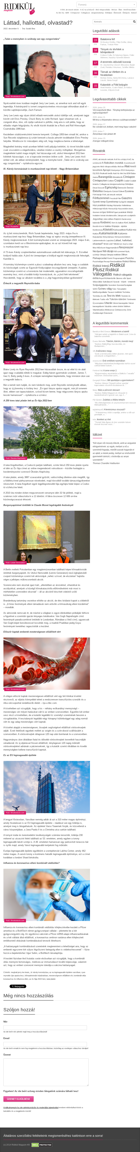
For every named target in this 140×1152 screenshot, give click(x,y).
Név (5, 1021)
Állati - (120, 10)
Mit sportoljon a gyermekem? (120, 380)
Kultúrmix (122, 233)
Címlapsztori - (76, 13)
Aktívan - (114, 10)
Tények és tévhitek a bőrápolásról (112, 51)
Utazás (108, 302)
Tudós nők (104, 299)
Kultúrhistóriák (108, 233)
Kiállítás (108, 226)
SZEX (95, 289)
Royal (101, 278)
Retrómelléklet (116, 261)
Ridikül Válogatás (106, 272)
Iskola (102, 215)
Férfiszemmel (101, 198)
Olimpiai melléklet (114, 255)
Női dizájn (108, 251)
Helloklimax (126, 205)
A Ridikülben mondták (113, 163)
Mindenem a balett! (120, 331)
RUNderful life (110, 278)
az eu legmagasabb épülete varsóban (64, 972)
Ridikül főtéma (129, 261)
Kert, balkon (129, 222)
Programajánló (119, 258)
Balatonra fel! (107, 39)
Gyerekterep (112, 201)
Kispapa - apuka (119, 226)
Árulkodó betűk (106, 173)
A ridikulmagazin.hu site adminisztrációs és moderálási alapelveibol (30, 1107)
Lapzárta (110, 240)
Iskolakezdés (111, 215)
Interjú (130, 212)
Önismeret (108, 313)
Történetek (131, 299)
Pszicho (129, 258)
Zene (129, 310)
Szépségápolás (100, 285)
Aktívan (120, 167)
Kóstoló (108, 229)
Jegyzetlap (98, 219)
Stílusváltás (97, 282)
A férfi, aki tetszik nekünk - (70, 10)
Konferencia (98, 230)
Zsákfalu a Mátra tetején (114, 400)
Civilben (110, 181)
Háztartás (117, 205)
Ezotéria (129, 191)
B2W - (68, 13)
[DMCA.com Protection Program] (41, 1145)
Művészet (101, 248)
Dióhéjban (129, 184)
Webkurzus (109, 310)
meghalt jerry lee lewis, (20, 972)
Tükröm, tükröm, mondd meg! (119, 341)
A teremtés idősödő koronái (115, 62)
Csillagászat (104, 184)
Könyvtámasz (108, 237)
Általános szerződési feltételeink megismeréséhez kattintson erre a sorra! (53, 1135)
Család (126, 181)
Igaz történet (108, 212)
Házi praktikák (99, 205)
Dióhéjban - (109, 13)
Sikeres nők (121, 278)
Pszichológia (98, 261)
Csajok (118, 180)
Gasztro (127, 198)
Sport (129, 278)
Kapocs (118, 219)
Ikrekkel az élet (104, 419)
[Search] (134, 22)
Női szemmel (119, 251)
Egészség (111, 187)
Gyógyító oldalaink (126, 202)
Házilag (109, 205)
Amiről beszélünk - (130, 10)
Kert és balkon (118, 223)
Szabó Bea (30, 29)
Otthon (124, 255)
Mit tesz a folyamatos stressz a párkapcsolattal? (115, 120)
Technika (126, 292)
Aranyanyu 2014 (118, 170)
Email (6, 1038)
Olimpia (103, 255)
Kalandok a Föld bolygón (114, 84)
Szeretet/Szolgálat (124, 285)
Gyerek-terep (99, 201)
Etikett (121, 191)
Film (119, 198)
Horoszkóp (112, 209)
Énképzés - (127, 13)
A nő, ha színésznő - (87, 10)
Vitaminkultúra (98, 310)
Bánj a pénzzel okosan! (109, 390)
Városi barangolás (120, 303)
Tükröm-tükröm (117, 299)
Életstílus (98, 191)
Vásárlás (108, 306)
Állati (127, 166)
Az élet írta (121, 173)
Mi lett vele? (108, 244)
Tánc (114, 289)
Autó (115, 173)
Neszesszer (126, 247)
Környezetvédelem (122, 237)
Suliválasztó (108, 282)
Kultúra (96, 234)
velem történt (117, 306)
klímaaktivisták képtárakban (36, 976)
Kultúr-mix (131, 229)
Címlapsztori (100, 180)
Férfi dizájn (97, 195)
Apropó (107, 170)
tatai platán (51, 979)
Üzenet (7, 1054)
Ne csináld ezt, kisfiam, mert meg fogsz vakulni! (114, 127)
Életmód (130, 188)
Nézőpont (97, 251)
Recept (107, 261)
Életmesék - (118, 13)
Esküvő (134, 13)
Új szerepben (98, 303)
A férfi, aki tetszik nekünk (103, 159)
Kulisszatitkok (119, 230)
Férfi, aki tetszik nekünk (112, 195)
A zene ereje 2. (110, 370)
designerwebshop (117, 184)
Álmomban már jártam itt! (104, 134)
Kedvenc (105, 222)
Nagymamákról (112, 248)
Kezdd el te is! (98, 226)
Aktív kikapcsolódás (108, 167)
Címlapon (129, 176)
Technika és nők (99, 296)
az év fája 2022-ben (37, 979)
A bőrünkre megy (104, 351)
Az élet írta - (60, 13)
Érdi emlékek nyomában (114, 361)
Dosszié (100, 188)
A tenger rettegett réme (103, 141)
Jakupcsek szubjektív (126, 215)
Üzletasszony (120, 310)
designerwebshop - (98, 13)
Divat (95, 188)
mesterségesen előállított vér (61, 976)
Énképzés (107, 191)
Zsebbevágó (98, 313)
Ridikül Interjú (101, 265)
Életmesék (121, 188)
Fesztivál (113, 198)
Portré (109, 258)
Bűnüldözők (118, 177)
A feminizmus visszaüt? (114, 409)
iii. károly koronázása (39, 972)
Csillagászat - (86, 13)
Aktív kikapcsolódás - (103, 10)
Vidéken (127, 306)
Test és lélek (114, 295)
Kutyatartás (97, 237)
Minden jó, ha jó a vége (123, 244)
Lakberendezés (99, 240)
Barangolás (105, 176)
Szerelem (112, 285)
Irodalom (96, 215)
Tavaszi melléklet (115, 292)
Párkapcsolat (100, 258)
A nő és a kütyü (120, 159)
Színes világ (105, 288)
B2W (129, 173)
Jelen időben (108, 219)
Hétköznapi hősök (100, 209)
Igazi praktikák (120, 212)
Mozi (95, 248)
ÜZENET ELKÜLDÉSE (18, 1099)
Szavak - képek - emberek (124, 282)
